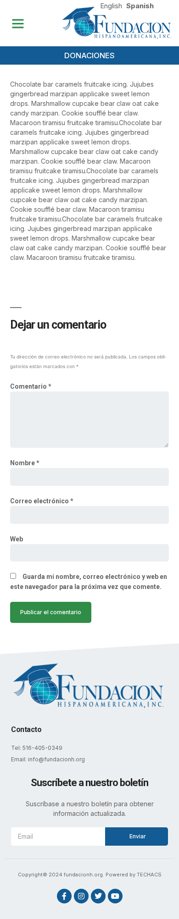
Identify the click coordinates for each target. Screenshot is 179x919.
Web (16, 539)
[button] (18, 23)
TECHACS (149, 874)
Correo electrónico (41, 501)
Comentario (30, 386)
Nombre (24, 463)
